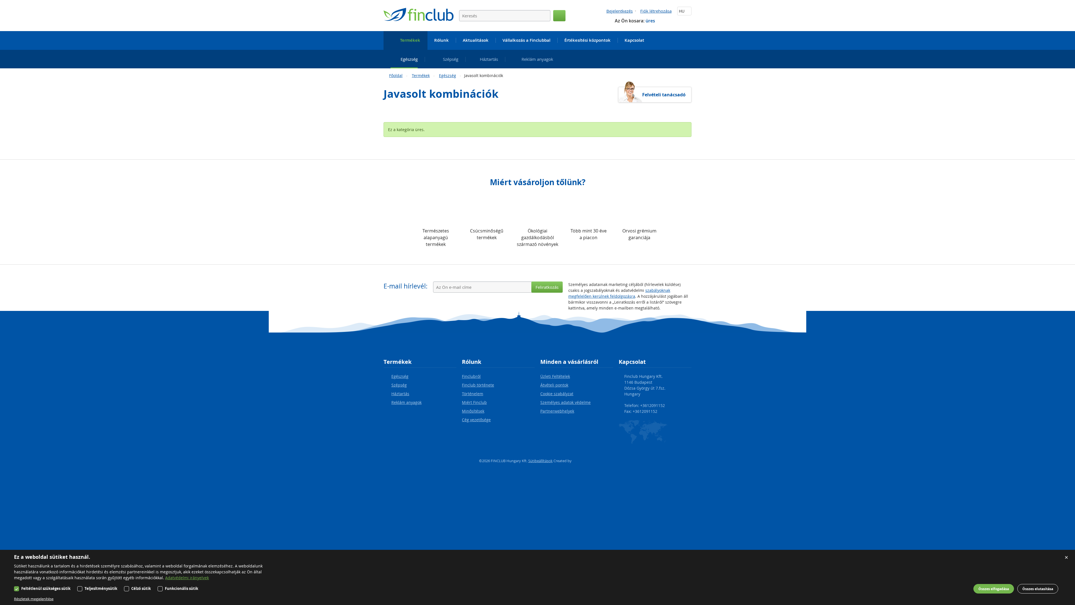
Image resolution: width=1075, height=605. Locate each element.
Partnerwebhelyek (557, 411)
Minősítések (473, 411)
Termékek (421, 75)
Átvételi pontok (554, 385)
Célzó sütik (141, 588)
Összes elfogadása (993, 589)
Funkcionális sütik (181, 588)
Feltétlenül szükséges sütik (46, 588)
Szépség (399, 385)
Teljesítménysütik (101, 588)
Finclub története (478, 385)
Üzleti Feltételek (555, 376)
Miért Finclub (474, 402)
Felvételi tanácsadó (664, 95)
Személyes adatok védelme (565, 402)
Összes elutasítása (1037, 589)
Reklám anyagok (406, 402)
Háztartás (400, 393)
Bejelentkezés (619, 11)
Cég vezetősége (476, 419)
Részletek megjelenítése (33, 598)
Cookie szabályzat (556, 393)
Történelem (472, 393)
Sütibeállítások (540, 460)
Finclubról (471, 376)
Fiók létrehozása (656, 11)
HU (682, 11)
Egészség (447, 75)
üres (650, 21)
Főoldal (396, 75)
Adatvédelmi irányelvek (187, 577)
